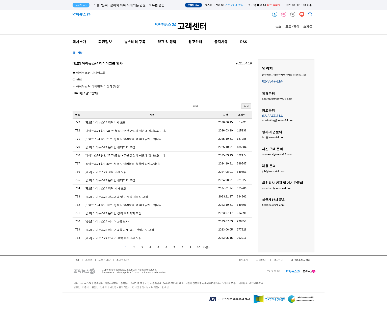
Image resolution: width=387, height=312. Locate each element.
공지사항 (221, 41)
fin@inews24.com (273, 205)
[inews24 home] (293, 271)
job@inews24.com (273, 171)
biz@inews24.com (273, 137)
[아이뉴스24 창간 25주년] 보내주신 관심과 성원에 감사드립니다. (125, 155)
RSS (243, 41)
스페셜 (307, 26)
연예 (77, 259)
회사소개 (79, 41)
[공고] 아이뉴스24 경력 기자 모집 (106, 172)
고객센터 (261, 259)
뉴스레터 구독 (135, 41)
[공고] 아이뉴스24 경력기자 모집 (105, 122)
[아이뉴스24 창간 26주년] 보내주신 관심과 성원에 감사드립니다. (125, 130)
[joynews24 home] (309, 271)
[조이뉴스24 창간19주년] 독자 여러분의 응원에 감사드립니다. (123, 205)
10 (198, 247)
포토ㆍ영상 (104, 259)
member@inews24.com (277, 188)
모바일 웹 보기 (274, 271)
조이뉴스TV (122, 259)
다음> (206, 247)
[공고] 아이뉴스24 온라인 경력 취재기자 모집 (113, 213)
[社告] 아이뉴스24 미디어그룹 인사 (107, 221)
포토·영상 (292, 26)
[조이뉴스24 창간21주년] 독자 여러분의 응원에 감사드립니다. (123, 139)
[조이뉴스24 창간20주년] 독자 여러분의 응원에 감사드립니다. (123, 163)
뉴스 (278, 26)
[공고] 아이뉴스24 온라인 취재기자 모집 (110, 147)
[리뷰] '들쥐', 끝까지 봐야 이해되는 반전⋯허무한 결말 (129, 5)
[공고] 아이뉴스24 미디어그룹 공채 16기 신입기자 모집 (119, 229)
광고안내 (195, 41)
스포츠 (89, 259)
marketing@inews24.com (278, 120)
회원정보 (105, 41)
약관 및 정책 (167, 41)
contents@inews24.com (277, 98)
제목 (196, 106)
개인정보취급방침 (300, 259)
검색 (246, 106)
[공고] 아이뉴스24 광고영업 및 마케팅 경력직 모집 (116, 196)
